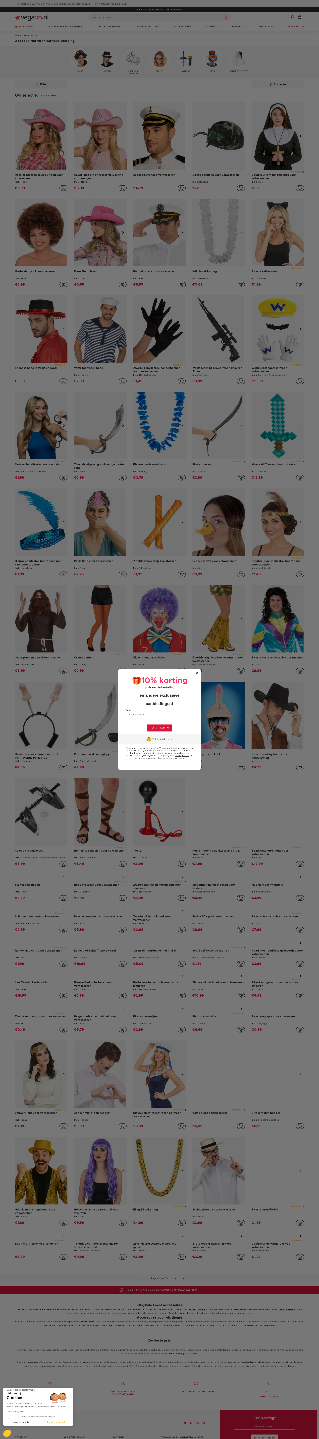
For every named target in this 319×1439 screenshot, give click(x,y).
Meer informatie (20, 1422)
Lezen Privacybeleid (16, 1411)
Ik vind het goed (56, 1422)
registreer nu (159, 728)
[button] (7, 1433)
